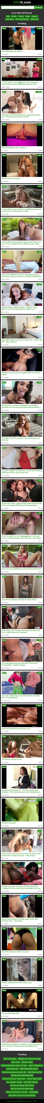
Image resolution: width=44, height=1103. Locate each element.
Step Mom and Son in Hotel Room (22, 1095)
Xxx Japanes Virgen (14, 1082)
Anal (8, 16)
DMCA (21, 1101)
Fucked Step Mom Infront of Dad (14, 1065)
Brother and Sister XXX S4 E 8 (22, 1085)
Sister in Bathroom (36, 1065)
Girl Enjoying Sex (22, 19)
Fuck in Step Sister (34, 1079)
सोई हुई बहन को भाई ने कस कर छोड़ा (29, 1059)
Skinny (14, 16)
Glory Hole (15, 1062)
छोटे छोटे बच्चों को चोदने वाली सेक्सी (22, 1075)
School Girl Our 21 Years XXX (14, 1079)
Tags (15, 1101)
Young (21, 16)
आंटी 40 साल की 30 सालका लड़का (22, 1089)
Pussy (27, 16)
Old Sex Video (27, 1062)
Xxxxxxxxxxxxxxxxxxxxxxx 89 (14, 1072)
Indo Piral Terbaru (30, 1082)
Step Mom (10, 19)
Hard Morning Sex (35, 1072)
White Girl (34, 19)
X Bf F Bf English (10, 1059)
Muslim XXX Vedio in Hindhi (16, 1092)
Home (9, 1101)
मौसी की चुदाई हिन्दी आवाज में (29, 1069)
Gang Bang (33, 1092)
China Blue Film (12, 1069)
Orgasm (35, 16)
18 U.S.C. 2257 (31, 1101)
